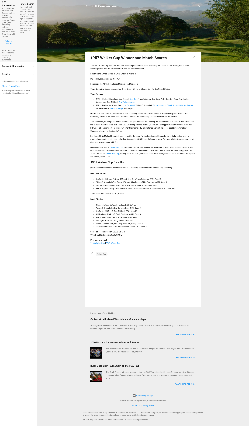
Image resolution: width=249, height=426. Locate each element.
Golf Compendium (104, 6)
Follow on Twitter (9, 42)
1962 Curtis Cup (112, 153)
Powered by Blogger (144, 395)
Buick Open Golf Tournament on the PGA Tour (114, 366)
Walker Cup (101, 254)
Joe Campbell (129, 105)
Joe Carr (133, 99)
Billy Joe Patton (186, 105)
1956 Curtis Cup (116, 147)
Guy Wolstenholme (127, 102)
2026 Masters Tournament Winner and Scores (114, 342)
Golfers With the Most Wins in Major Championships (118, 319)
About (4, 86)
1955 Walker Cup (97, 243)
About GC (136, 405)
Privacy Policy (148, 405)
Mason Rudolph (116, 108)
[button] (193, 58)
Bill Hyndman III (159, 105)
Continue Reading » (185, 334)
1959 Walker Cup (113, 243)
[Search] (199, 7)
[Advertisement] (143, 31)
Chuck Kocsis (173, 105)
